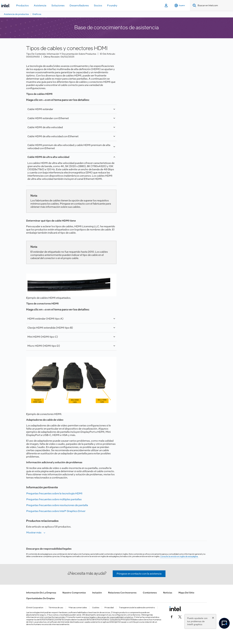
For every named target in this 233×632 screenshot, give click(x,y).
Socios (98, 5)
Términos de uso (56, 607)
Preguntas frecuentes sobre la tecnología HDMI (54, 493)
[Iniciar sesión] (166, 5)
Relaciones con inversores (122, 592)
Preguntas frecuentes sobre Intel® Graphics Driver (55, 511)
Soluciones (58, 5)
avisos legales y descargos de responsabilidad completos (108, 617)
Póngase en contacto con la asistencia (139, 573)
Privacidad (109, 607)
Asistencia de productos (16, 14)
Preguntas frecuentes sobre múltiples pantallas (54, 499)
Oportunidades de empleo (40, 598)
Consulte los (115, 619)
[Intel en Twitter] (180, 616)
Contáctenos (150, 592)
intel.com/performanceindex (52, 617)
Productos (22, 5)
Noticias (167, 592)
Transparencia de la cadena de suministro (137, 607)
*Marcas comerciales (77, 607)
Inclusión (97, 592)
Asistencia (40, 5)
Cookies (95, 607)
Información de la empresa (41, 592)
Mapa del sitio (186, 592)
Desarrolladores (79, 5)
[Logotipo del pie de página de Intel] (175, 608)
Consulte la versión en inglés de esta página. (179, 556)
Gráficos (36, 14)
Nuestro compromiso (74, 592)
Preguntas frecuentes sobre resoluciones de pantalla (57, 505)
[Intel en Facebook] (171, 616)
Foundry (112, 5)
